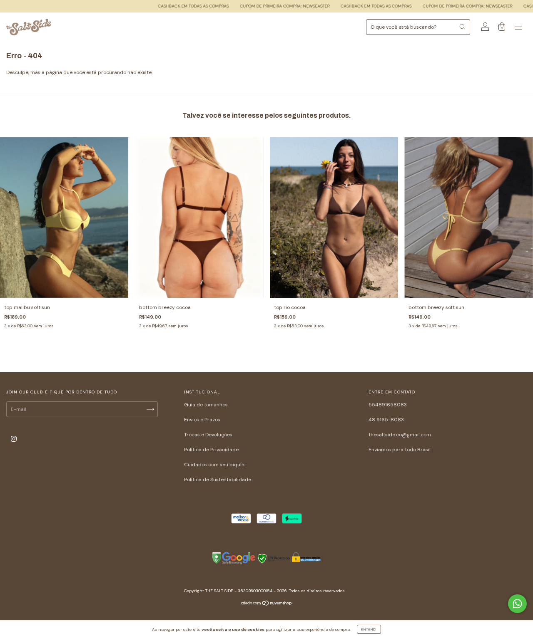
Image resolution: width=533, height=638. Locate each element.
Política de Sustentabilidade (217, 479)
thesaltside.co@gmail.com (400, 434)
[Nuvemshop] (267, 604)
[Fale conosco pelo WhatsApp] (517, 603)
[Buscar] (462, 27)
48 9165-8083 (386, 419)
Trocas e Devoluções (208, 434)
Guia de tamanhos (206, 404)
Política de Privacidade (211, 449)
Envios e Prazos (202, 419)
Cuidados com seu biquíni (215, 464)
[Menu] (518, 28)
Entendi (368, 629)
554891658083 (388, 404)
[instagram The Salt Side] (13, 439)
